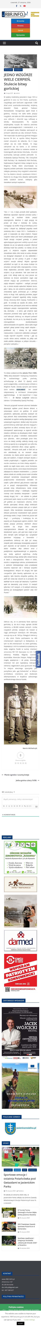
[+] (30, 806)
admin (18, 93)
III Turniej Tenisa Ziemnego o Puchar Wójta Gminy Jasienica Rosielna (27, 1212)
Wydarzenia (18, 70)
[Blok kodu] (22, 806)
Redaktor (21, 1191)
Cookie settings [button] (29, 1320)
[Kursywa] (6, 806)
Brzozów (20, 21)
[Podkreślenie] (9, 806)
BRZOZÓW (17, 1170)
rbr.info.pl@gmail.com (10, 1287)
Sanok (20, 30)
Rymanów (20, 35)
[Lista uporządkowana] (14, 806)
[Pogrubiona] (4, 806)
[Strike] (11, 806)
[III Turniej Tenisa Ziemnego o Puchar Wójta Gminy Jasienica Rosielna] (9, 1214)
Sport (24, 1170)
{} (27, 806)
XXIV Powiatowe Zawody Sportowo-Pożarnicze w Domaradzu (26, 1226)
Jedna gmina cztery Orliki (26, 780)
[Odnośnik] (25, 806)
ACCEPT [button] (20, 1323)
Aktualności (8, 70)
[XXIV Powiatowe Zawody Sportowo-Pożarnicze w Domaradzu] (9, 1228)
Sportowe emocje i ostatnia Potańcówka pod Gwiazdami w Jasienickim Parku (20, 1180)
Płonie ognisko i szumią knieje (16, 775)
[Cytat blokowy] (19, 806)
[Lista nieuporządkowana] (17, 806)
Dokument (21, 389)
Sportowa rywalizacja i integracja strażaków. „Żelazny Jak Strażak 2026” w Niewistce (27, 1241)
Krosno (20, 25)
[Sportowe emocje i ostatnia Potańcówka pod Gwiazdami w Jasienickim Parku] (20, 1157)
